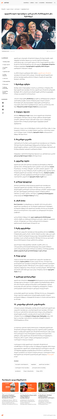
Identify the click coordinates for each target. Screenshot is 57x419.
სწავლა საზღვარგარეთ (28, 371)
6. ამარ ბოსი (5, 78)
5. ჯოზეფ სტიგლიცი (4, 75)
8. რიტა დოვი (5, 84)
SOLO (36, 2)
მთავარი (3, 9)
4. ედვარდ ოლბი (6, 71)
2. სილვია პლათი (6, 64)
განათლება (26, 2)
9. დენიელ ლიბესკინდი (5, 88)
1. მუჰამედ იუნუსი (6, 61)
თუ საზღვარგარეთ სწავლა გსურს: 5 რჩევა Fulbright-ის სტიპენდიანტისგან (28, 396)
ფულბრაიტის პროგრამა (44, 73)
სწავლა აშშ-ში (39, 371)
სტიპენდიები (18, 371)
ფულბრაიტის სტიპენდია (44, 364)
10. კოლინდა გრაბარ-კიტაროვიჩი (5, 92)
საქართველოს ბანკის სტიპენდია (22, 367)
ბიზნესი (32, 2)
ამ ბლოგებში (50, 354)
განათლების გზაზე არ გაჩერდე (39, 367)
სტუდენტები (33, 364)
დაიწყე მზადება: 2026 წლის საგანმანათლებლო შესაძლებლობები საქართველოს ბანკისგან (46, 396)
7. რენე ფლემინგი (6, 81)
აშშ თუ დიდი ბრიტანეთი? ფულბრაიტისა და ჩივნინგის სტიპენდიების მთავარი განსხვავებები (9, 396)
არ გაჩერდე (41, 2)
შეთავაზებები (49, 2)
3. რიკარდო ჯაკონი (4, 68)
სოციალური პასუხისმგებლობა (21, 364)
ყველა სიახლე (10, 9)
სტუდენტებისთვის (25, 9)
